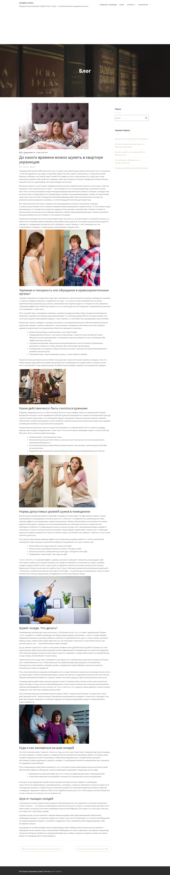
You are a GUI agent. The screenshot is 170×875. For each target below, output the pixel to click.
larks (33, 167)
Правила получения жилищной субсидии (131, 168)
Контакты (143, 5)
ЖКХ (21, 152)
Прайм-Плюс (26, 3)
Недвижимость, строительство (35, 152)
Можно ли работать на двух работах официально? (42, 849)
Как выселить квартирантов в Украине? (91, 849)
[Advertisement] (85, 27)
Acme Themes (55, 871)
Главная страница (108, 5)
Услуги (130, 5)
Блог (122, 5)
